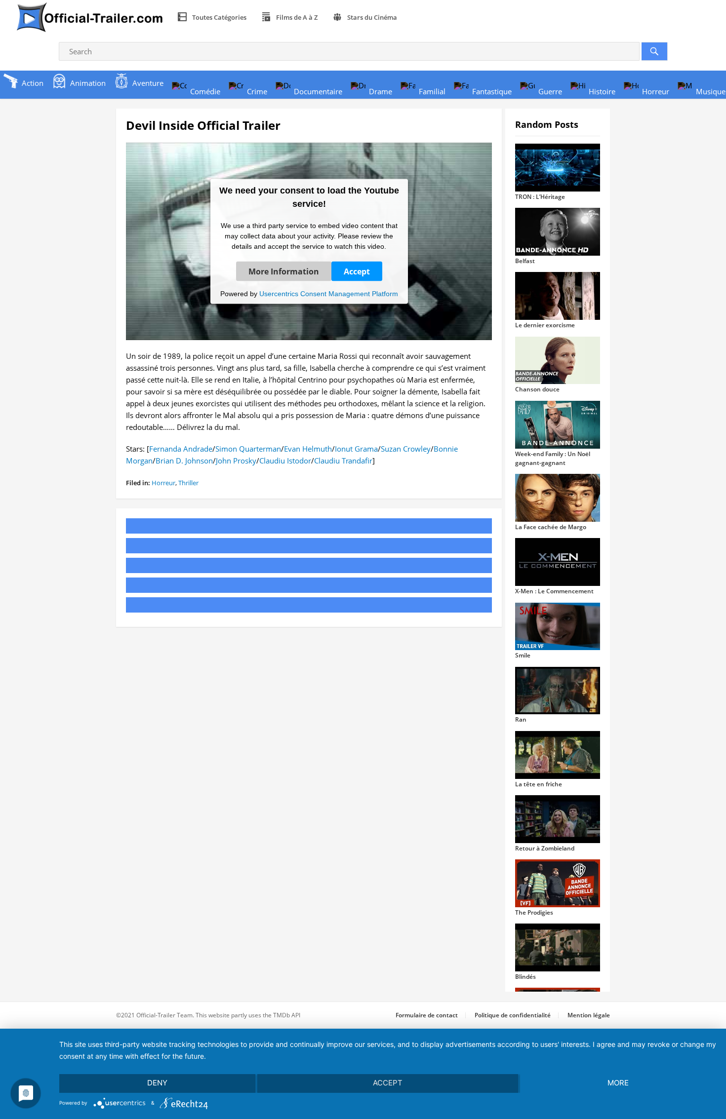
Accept (357, 271)
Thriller (188, 482)
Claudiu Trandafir (343, 460)
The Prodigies (534, 912)
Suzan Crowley (406, 449)
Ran (520, 719)
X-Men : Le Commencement (554, 591)
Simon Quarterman (248, 449)
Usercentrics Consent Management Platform (328, 293)
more (618, 1082)
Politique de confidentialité (513, 1015)
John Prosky (236, 460)
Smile (522, 655)
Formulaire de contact (427, 1015)
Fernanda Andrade (180, 449)
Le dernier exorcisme (545, 325)
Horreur (163, 482)
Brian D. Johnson (184, 460)
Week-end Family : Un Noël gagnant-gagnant (552, 458)
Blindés (525, 976)
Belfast (525, 261)
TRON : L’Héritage (540, 197)
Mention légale (588, 1015)
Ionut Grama (356, 449)
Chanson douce (537, 389)
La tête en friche (538, 784)
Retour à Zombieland (544, 848)
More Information (283, 271)
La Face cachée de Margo (550, 527)
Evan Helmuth (308, 449)
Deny (157, 1082)
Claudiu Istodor (285, 460)
